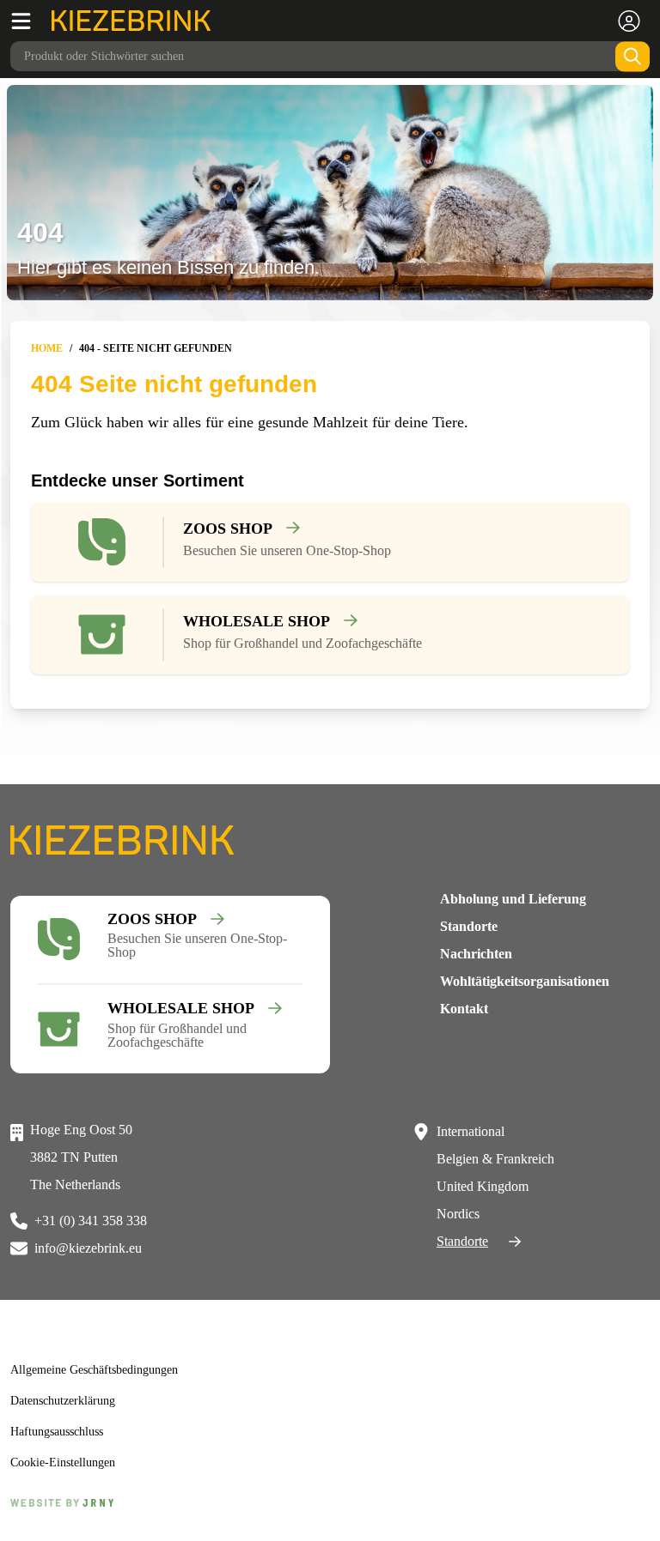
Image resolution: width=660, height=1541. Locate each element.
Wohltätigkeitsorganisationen (524, 981)
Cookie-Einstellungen (67, 1463)
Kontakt (464, 1008)
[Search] (632, 56)
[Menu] (31, 20)
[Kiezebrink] (131, 20)
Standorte (469, 926)
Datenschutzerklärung (70, 1401)
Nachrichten (476, 953)
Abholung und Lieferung (513, 898)
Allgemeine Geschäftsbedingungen (104, 1370)
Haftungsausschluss (65, 1432)
